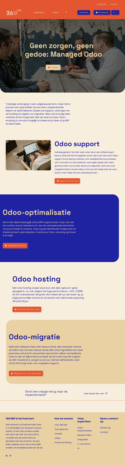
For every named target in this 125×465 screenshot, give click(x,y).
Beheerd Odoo (84, 435)
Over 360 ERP (61, 424)
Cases (57, 438)
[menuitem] (39, 12)
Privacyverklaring (63, 442)
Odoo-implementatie (84, 429)
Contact (104, 432)
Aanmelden (83, 12)
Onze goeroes (61, 429)
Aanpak (58, 433)
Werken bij (105, 427)
